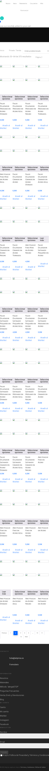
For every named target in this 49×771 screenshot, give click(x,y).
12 (21, 637)
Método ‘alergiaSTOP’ (9, 686)
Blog (2, 699)
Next (26, 637)
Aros (15, 3)
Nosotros (4, 678)
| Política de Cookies (40, 767)
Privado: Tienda (15, 50)
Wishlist (3, 715)
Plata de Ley (24, 10)
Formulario (14, 664)
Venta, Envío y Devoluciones (12, 695)
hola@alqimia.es (16, 658)
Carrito (3, 707)
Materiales (4, 682)
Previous (4, 633)
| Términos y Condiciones (27, 767)
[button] (5, 126)
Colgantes (33, 3)
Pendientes (23, 3)
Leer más (42, 239)
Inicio (2, 50)
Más (41, 3)
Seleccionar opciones (7, 97)
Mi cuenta (4, 711)
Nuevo (8, 3)
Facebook (4, 724)
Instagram (4, 720)
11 (42, 633)
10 (37, 633)
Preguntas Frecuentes (9, 691)
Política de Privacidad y (19, 755)
